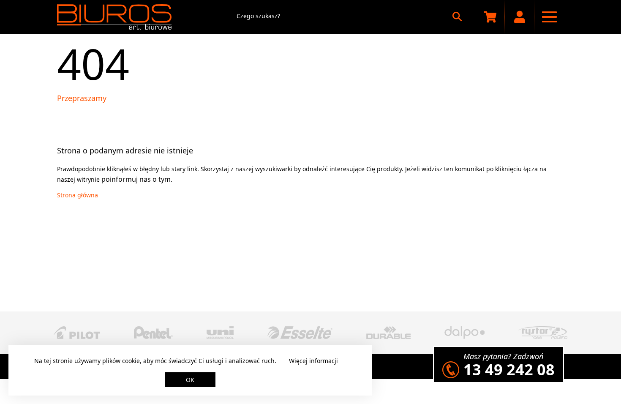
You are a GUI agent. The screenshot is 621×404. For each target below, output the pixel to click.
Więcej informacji (313, 361)
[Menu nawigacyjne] (549, 17)
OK (190, 380)
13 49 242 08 (509, 369)
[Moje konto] (519, 17)
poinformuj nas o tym (136, 179)
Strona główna (77, 195)
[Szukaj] (457, 16)
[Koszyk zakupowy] (490, 17)
